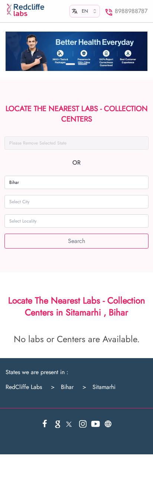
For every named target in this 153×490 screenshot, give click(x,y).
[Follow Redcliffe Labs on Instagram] (83, 424)
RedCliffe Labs (24, 387)
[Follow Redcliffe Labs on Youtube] (95, 424)
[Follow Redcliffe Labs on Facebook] (45, 424)
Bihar (62, 387)
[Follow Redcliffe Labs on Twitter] (70, 424)
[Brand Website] (108, 424)
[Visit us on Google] (57, 424)
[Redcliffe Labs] (26, 10)
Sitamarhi (98, 387)
